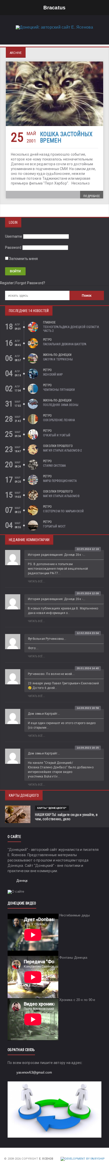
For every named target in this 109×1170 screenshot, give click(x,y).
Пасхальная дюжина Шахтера (64, 344)
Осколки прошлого (58, 446)
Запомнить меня (23, 259)
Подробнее (91, 196)
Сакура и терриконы (58, 359)
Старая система (54, 465)
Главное (49, 322)
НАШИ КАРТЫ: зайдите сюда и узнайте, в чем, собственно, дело (66, 817)
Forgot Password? (30, 283)
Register (7, 283)
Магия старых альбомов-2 (62, 450)
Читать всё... (36, 581)
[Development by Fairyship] (83, 1158)
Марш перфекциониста (60, 481)
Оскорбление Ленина (59, 420)
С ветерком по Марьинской (63, 511)
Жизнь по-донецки (57, 355)
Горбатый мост (54, 526)
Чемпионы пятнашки (59, 390)
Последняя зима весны (61, 405)
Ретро (47, 339)
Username (13, 236)
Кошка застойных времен (66, 137)
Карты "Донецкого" (52, 808)
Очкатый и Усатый (56, 435)
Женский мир (53, 374)
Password (13, 247)
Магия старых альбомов (61, 496)
